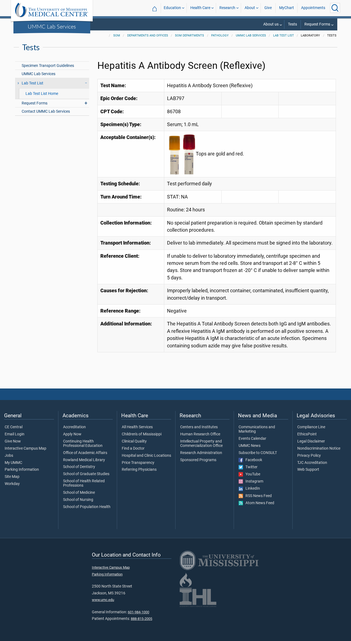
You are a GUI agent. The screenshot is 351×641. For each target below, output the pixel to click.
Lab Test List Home (42, 93)
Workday (12, 484)
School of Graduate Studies (86, 474)
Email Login (14, 434)
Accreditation (74, 427)
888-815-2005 (141, 619)
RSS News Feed (257, 496)
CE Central (13, 427)
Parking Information (22, 469)
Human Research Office (200, 434)
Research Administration (201, 453)
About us (271, 24)
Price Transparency (138, 463)
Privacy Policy (309, 455)
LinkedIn (251, 488)
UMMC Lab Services (52, 26)
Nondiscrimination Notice (318, 448)
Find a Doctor (133, 448)
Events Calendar (252, 438)
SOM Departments (189, 35)
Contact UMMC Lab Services (46, 111)
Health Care (200, 7)
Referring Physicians (139, 469)
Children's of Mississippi (142, 434)
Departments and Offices (147, 35)
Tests (292, 24)
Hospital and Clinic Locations (146, 455)
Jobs (9, 455)
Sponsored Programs (198, 460)
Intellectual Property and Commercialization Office (201, 443)
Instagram (253, 481)
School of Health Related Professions (84, 483)
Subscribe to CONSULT (258, 453)
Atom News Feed (258, 503)
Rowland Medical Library (84, 460)
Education (172, 7)
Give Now (13, 441)
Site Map (12, 477)
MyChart (286, 7)
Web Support (308, 469)
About (250, 7)
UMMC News (250, 446)
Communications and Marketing (257, 429)
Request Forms (317, 24)
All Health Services (137, 427)
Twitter (250, 467)
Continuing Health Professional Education (83, 443)
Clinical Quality (134, 441)
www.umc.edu (103, 600)
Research (227, 7)
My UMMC (13, 463)
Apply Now (72, 434)
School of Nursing (78, 500)
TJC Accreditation (312, 463)
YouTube (251, 474)
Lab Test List (283, 35)
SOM (116, 35)
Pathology (220, 35)
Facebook (252, 460)
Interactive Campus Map (25, 448)
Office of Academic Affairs (85, 453)
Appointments (313, 7)
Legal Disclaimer (311, 441)
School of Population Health (87, 507)
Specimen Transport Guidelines (48, 65)
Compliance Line (311, 427)
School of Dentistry (79, 467)
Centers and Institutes (199, 427)
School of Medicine (79, 492)
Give (268, 7)
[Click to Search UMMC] (335, 8)
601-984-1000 (138, 612)
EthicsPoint (307, 434)
